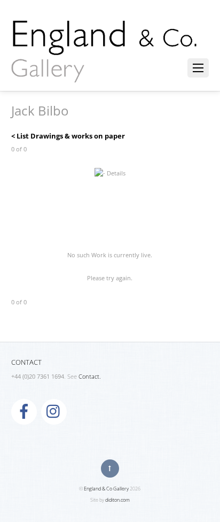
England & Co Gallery (106, 488)
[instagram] (54, 411)
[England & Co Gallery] (104, 71)
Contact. (89, 376)
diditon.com (117, 499)
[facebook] (24, 411)
